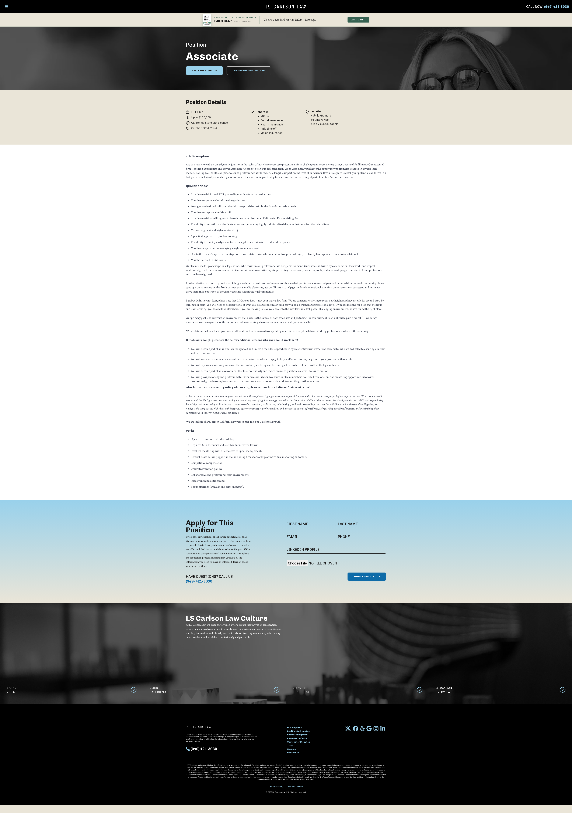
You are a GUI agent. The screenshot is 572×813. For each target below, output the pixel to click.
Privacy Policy (276, 786)
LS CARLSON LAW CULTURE (249, 70)
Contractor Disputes (298, 742)
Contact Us (293, 752)
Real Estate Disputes (298, 731)
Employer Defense (297, 738)
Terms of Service (294, 786)
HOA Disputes (294, 727)
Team (290, 745)
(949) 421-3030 (556, 7)
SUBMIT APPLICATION (366, 576)
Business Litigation (297, 734)
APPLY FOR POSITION (204, 70)
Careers (291, 749)
